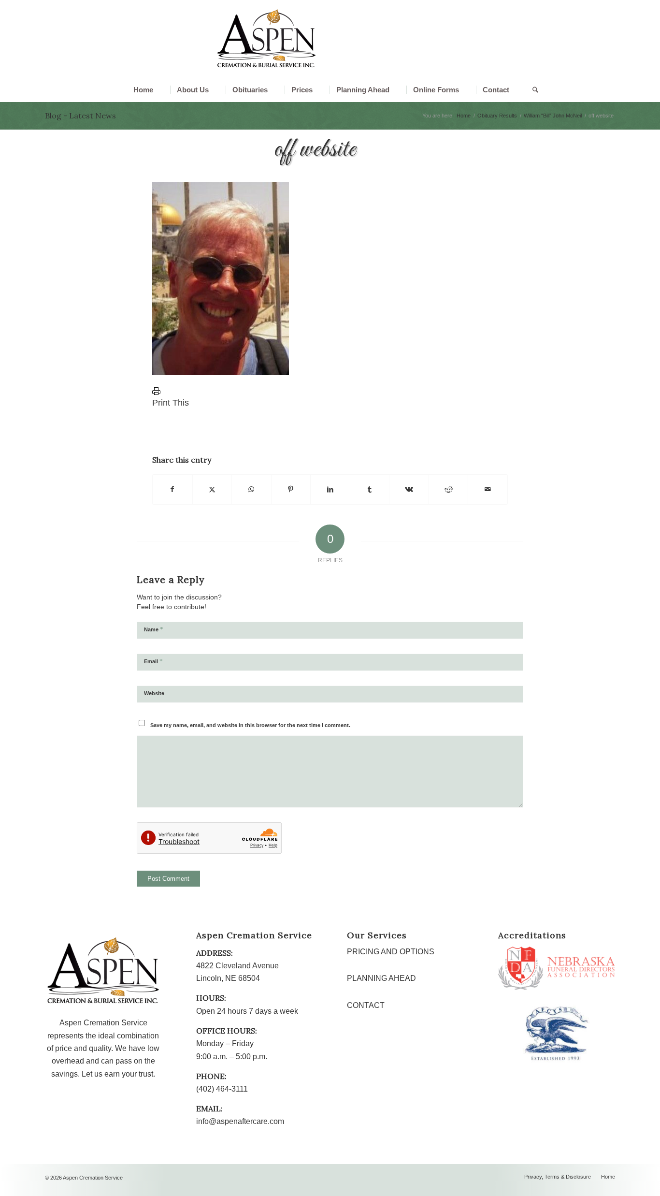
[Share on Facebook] (172, 489)
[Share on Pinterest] (291, 489)
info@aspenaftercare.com (240, 1121)
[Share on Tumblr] (369, 489)
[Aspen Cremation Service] (266, 38)
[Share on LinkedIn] (330, 489)
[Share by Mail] (487, 489)
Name (153, 629)
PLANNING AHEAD (381, 978)
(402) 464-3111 (222, 1089)
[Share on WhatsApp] (251, 489)
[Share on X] (212, 489)
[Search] (529, 90)
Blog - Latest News (80, 115)
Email (153, 661)
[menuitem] (143, 90)
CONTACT (366, 1005)
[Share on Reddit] (448, 489)
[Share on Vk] (409, 489)
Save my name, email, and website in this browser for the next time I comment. (250, 725)
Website (154, 693)
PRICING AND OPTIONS (390, 952)
